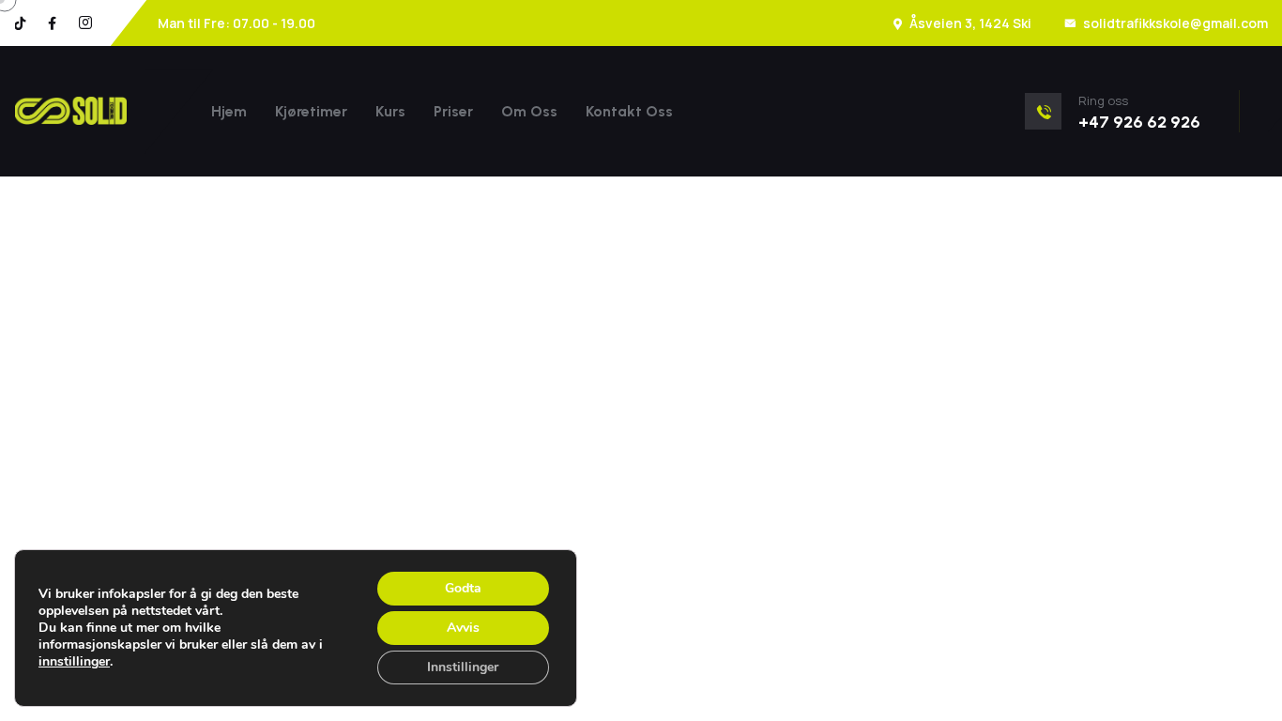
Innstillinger (462, 667)
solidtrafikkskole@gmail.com (1175, 23)
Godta (463, 588)
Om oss (529, 111)
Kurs (390, 111)
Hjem (229, 111)
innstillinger (74, 661)
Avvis (463, 628)
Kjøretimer (311, 111)
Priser (453, 111)
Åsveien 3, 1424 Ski (970, 23)
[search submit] (611, 360)
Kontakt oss (629, 111)
